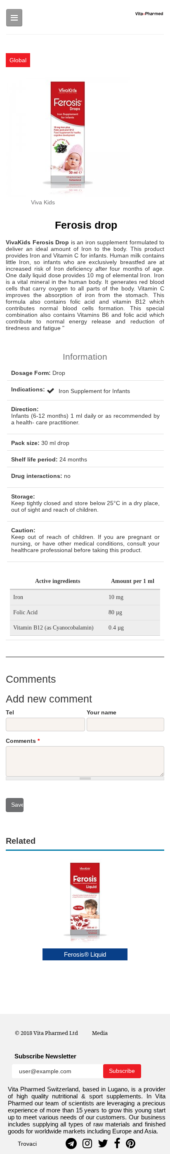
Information (85, 356)
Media (100, 1033)
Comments (23, 740)
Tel (10, 712)
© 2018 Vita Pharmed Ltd (46, 1033)
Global (17, 60)
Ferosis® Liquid (85, 954)
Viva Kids (43, 202)
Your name (101, 712)
